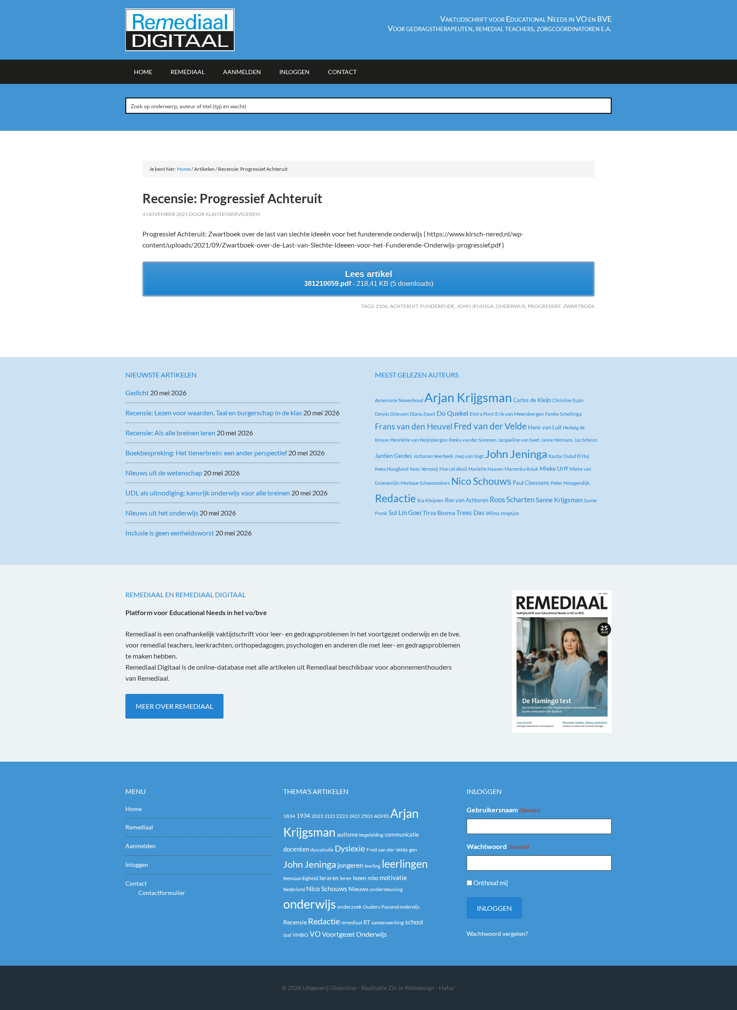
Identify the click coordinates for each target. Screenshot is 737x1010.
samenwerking (387, 922)
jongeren (350, 865)
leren (345, 878)
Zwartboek (579, 306)
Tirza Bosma (439, 512)
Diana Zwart (422, 414)
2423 (354, 816)
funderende (437, 306)
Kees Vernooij (424, 469)
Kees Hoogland (392, 469)
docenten (296, 849)
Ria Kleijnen (430, 500)
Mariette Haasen (485, 469)
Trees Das (470, 512)
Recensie (295, 922)
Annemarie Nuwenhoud (399, 400)
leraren (329, 877)
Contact (136, 883)
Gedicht (137, 392)
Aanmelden (140, 845)
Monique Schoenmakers (425, 483)
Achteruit (404, 306)
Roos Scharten (512, 499)
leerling (372, 866)
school (414, 922)
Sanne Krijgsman (559, 500)
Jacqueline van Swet (519, 440)
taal (287, 935)
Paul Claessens (531, 482)
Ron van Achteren (466, 500)
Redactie (395, 498)
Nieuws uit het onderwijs (161, 513)
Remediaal (139, 827)
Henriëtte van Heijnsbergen (418, 440)
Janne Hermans (557, 440)
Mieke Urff (554, 468)
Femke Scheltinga (563, 414)
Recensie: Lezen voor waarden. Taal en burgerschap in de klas (213, 413)
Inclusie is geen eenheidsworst (169, 533)
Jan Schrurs (586, 440)
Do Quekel (452, 413)
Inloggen (136, 864)
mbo (373, 878)
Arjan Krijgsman (468, 397)
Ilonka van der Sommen (472, 440)
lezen (359, 878)
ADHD (381, 816)
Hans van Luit (545, 427)
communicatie (402, 834)
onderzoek (349, 907)
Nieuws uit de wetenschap (163, 473)
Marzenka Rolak (521, 469)
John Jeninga (475, 306)
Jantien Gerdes (393, 455)
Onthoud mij (490, 882)
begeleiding (371, 834)
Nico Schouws (481, 481)
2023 (317, 816)
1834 (289, 816)
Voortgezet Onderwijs (354, 934)
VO (315, 933)
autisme (347, 834)
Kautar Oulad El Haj (568, 456)
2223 (342, 816)
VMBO (300, 935)
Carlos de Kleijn (532, 400)
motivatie (393, 877)
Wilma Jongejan (502, 513)
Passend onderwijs (400, 906)
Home (133, 808)
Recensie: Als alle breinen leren (170, 433)
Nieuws (358, 888)
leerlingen (405, 863)
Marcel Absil (453, 469)
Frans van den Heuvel (414, 426)
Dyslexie (350, 848)
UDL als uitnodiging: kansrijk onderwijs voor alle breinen (207, 493)
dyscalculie (322, 849)
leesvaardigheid (300, 878)
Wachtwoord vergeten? (497, 933)
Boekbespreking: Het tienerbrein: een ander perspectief (206, 453)
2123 (330, 816)
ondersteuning (386, 889)
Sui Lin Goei (405, 512)
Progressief (544, 306)
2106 (382, 306)
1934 (303, 815)
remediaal (351, 922)
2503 (367, 816)
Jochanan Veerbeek (433, 456)
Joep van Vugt (469, 456)
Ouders (371, 906)
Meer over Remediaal (174, 706)
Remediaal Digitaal (197, 30)
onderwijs (510, 306)
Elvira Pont (482, 414)
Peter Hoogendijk (570, 483)
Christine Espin (567, 400)
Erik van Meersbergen (519, 414)
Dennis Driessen (392, 414)
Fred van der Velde (490, 426)
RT (366, 922)
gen (413, 849)
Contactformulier (161, 892)
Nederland (294, 889)
